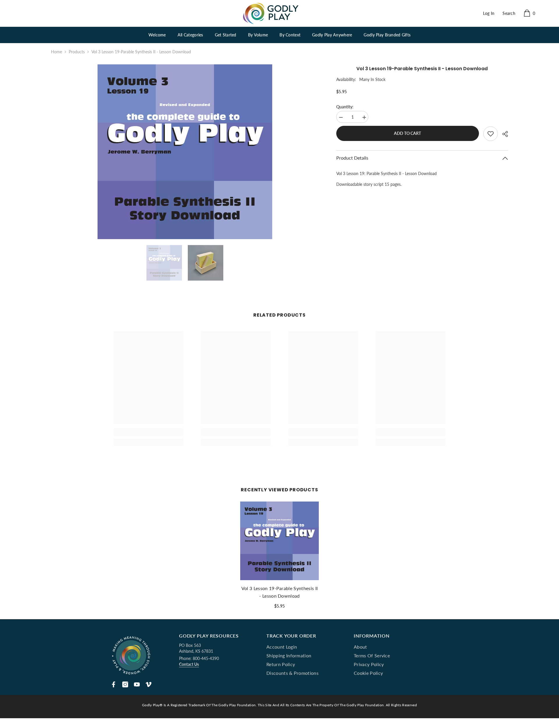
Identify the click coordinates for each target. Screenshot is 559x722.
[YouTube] (136, 684)
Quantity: (344, 106)
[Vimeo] (148, 684)
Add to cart (407, 133)
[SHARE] (503, 134)
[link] (148, 432)
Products (77, 51)
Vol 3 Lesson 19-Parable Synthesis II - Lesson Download (279, 592)
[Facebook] (113, 684)
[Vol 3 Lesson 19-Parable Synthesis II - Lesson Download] (279, 541)
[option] (185, 151)
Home (56, 51)
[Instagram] (125, 684)
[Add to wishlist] (490, 133)
